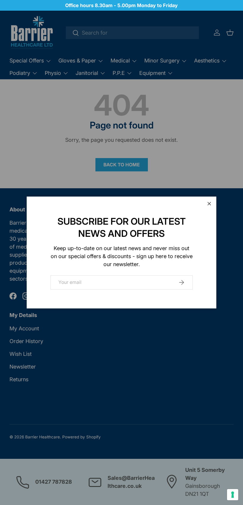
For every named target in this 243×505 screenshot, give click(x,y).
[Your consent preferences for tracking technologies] (232, 494)
